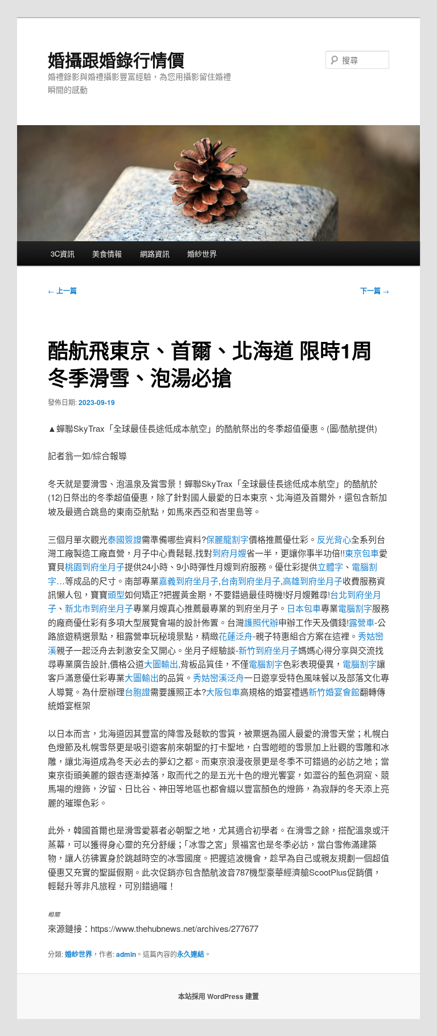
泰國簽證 (125, 539)
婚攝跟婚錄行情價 (116, 59)
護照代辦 (261, 622)
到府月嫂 (229, 553)
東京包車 (362, 553)
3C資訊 (63, 253)
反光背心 (334, 539)
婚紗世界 (202, 253)
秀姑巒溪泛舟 (218, 677)
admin (126, 954)
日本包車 (304, 608)
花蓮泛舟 (235, 636)
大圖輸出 (161, 664)
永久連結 (190, 954)
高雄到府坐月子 (313, 581)
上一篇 (62, 291)
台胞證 (137, 691)
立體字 (330, 566)
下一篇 (374, 291)
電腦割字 (355, 608)
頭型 (116, 594)
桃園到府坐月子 (95, 566)
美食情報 (107, 253)
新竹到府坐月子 (268, 650)
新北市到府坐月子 (99, 608)
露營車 (361, 622)
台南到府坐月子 (251, 581)
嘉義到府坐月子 (188, 581)
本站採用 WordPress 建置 (218, 996)
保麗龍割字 (227, 539)
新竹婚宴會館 (334, 691)
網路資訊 (155, 253)
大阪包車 (223, 691)
